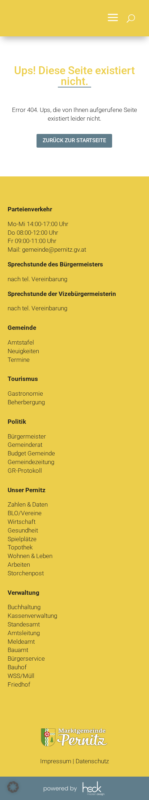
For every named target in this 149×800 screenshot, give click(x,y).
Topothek (20, 547)
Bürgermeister (27, 436)
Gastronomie (25, 393)
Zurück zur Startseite (74, 140)
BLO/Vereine (25, 513)
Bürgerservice (26, 658)
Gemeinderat (25, 444)
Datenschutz (92, 761)
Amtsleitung (24, 633)
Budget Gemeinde (31, 453)
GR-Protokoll (25, 470)
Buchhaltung (24, 607)
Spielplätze (22, 539)
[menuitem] (113, 18)
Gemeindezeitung (31, 462)
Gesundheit (23, 530)
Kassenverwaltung (32, 615)
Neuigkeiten (23, 351)
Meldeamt (21, 641)
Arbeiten (19, 564)
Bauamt (18, 649)
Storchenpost (26, 573)
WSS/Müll (21, 675)
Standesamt (24, 624)
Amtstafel (21, 342)
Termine (19, 359)
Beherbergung (26, 402)
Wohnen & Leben (30, 555)
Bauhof (17, 667)
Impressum (55, 761)
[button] (13, 787)
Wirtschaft (21, 521)
